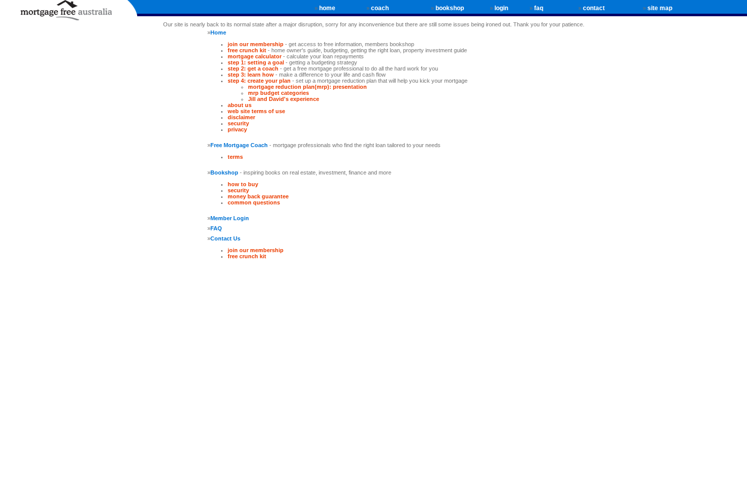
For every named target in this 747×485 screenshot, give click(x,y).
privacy (237, 129)
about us (240, 105)
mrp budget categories (278, 93)
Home (218, 32)
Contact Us (225, 238)
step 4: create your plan (259, 81)
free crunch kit (247, 50)
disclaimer (241, 117)
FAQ (216, 228)
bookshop (449, 8)
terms (235, 157)
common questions (254, 202)
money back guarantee (258, 196)
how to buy (243, 184)
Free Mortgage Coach (239, 145)
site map (659, 8)
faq (538, 8)
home (327, 8)
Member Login (229, 218)
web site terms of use (256, 111)
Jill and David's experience (283, 99)
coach (380, 8)
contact (594, 8)
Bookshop (224, 172)
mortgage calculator (255, 56)
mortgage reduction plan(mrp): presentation (307, 87)
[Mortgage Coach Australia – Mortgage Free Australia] (68, 14)
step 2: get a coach (253, 68)
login (501, 8)
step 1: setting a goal (256, 62)
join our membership (256, 44)
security (238, 123)
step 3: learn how (251, 75)
